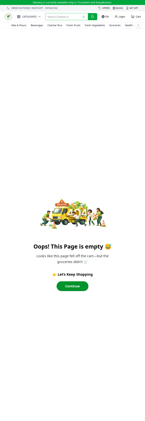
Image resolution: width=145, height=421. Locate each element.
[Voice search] (83, 16)
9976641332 (51, 8)
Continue (72, 286)
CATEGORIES (29, 16)
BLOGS (119, 8)
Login (122, 16)
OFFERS (106, 8)
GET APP (133, 8)
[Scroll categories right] (138, 25)
